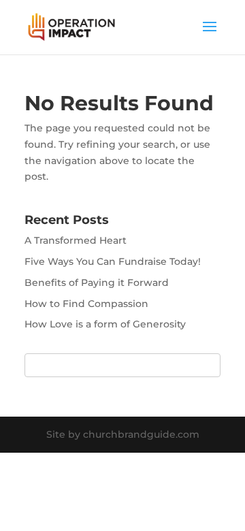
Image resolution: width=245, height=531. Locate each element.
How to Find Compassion (86, 303)
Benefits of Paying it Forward (96, 282)
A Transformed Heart (75, 240)
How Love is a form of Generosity (105, 324)
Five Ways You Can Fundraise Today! (112, 261)
